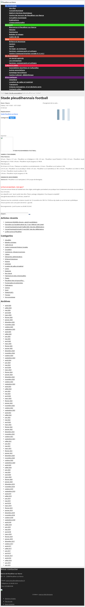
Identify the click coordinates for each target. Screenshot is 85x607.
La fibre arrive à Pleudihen (13, 232)
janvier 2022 (9, 429)
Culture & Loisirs (11, 65)
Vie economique (10, 297)
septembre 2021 (10, 439)
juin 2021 (7, 444)
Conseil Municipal (16, 11)
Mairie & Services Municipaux (20, 13)
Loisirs (7, 269)
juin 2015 (7, 565)
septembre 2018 (10, 520)
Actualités (8, 240)
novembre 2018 (10, 515)
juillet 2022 (8, 415)
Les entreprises (15, 61)
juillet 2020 (8, 467)
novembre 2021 (10, 434)
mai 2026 (7, 310)
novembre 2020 (10, 458)
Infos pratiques (11, 77)
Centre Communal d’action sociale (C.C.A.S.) (26, 53)
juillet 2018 (8, 525)
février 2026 (8, 317)
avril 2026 (8, 313)
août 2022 (8, 413)
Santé (11, 46)
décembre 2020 (10, 455)
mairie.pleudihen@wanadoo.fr (15, 581)
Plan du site (8, 601)
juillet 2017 (8, 548)
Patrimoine (13, 32)
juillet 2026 (8, 308)
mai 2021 (7, 446)
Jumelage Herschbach (18, 73)
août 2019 (8, 494)
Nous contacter (10, 604)
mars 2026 (8, 315)
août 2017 (8, 546)
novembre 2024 (10, 353)
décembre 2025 (10, 322)
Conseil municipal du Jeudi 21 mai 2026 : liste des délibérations (24, 229)
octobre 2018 (9, 517)
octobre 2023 (9, 382)
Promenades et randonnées (14, 283)
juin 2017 (7, 551)
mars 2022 (8, 425)
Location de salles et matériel (21, 82)
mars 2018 (8, 534)
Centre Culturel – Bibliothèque (21, 75)
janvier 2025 (9, 348)
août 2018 (8, 522)
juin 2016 (7, 563)
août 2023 (8, 386)
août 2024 (8, 360)
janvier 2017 (9, 556)
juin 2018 (7, 527)
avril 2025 (8, 341)
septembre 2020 (10, 463)
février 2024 (8, 372)
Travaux (7, 295)
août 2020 (8, 465)
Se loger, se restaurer (17, 49)
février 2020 (8, 479)
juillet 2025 (8, 334)
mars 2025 (8, 344)
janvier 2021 (9, 453)
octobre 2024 (9, 355)
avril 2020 (8, 475)
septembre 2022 (10, 410)
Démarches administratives (13, 257)
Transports (13, 84)
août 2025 (8, 332)
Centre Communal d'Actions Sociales (16, 247)
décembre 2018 (10, 513)
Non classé (8, 273)
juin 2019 (7, 498)
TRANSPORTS (9, 292)
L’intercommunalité (17, 23)
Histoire (12, 30)
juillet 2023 (8, 389)
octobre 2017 (9, 544)
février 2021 (8, 451)
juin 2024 (7, 363)
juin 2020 (7, 470)
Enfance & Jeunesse (17, 42)
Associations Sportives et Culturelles (24, 68)
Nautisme (8, 271)
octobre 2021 (9, 436)
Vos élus (12, 8)
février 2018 (8, 536)
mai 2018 (7, 529)
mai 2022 (7, 420)
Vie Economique (11, 56)
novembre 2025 (10, 324)
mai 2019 (7, 501)
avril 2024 (8, 367)
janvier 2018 (9, 539)
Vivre (7, 39)
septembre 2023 (10, 384)
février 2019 (8, 508)
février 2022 (8, 427)
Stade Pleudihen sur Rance (9, 114)
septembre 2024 (10, 358)
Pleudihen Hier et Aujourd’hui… (14, 280)
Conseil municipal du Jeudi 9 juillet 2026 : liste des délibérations (24, 227)
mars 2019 (8, 506)
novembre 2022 (10, 405)
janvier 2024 (9, 374)
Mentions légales (10, 599)
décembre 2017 (10, 541)
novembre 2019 (10, 486)
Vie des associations (15, 93)
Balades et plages (16, 34)
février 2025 (8, 346)
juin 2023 (7, 391)
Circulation (8, 249)
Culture (7, 254)
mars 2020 (8, 477)
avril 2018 (8, 532)
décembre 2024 (10, 351)
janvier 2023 (9, 403)
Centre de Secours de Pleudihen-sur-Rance (26, 15)
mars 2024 (8, 370)
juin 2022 (7, 417)
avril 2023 (8, 396)
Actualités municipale (17, 18)
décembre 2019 (10, 484)
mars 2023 (8, 398)
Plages (7, 278)
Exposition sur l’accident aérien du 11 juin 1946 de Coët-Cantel (24, 224)
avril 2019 (8, 503)
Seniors (12, 44)
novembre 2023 (10, 379)
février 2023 (8, 401)
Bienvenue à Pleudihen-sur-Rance (22, 27)
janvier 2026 (9, 320)
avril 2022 (8, 422)
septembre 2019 (10, 491)
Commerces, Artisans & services (15, 252)
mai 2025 (7, 339)
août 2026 (8, 305)
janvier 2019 (9, 510)
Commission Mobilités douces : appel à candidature (21, 222)
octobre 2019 (9, 489)
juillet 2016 (8, 560)
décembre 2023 (10, 377)
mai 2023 (7, 394)
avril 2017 (8, 553)
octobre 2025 (9, 327)
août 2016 (8, 558)
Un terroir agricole (16, 58)
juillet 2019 (8, 496)
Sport (6, 93)
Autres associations (17, 70)
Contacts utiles (15, 89)
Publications (14, 20)
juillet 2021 (8, 441)
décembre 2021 (10, 432)
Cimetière (13, 80)
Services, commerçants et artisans (23, 51)
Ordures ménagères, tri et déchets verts (25, 87)
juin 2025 (7, 336)
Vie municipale (11, 6)
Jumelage (8, 264)
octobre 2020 (9, 460)
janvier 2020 (9, 482)
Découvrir (9, 25)
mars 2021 (8, 448)
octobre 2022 (9, 408)
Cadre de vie (14, 37)
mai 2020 (7, 472)
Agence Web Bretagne (46, 594)
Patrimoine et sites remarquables (15, 276)
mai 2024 (7, 365)
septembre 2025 (10, 329)
